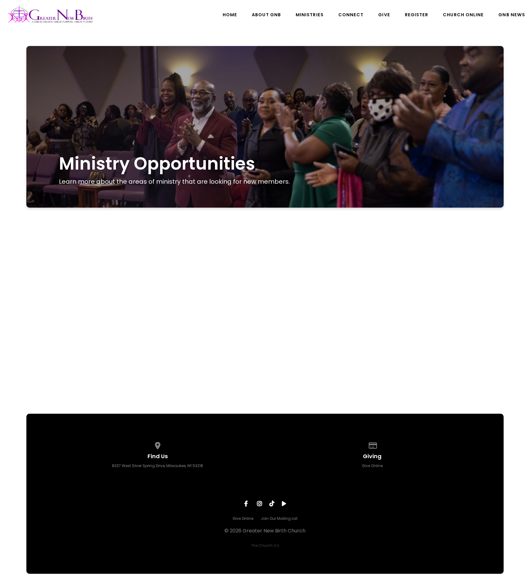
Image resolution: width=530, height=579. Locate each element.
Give (384, 15)
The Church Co (265, 545)
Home (230, 15)
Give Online (372, 465)
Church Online (463, 15)
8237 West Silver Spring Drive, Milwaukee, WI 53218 (157, 465)
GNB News (511, 15)
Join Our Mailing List (279, 518)
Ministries (310, 15)
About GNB (266, 15)
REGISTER (416, 15)
